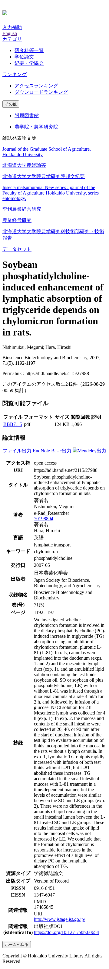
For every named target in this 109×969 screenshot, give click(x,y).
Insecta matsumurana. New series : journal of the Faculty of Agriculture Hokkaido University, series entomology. (50, 193)
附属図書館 (27, 115)
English (9, 33)
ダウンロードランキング (41, 92)
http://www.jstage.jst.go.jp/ (59, 919)
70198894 (43, 518)
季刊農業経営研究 (21, 209)
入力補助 (12, 27)
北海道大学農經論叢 (24, 165)
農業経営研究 (16, 220)
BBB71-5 (12, 424)
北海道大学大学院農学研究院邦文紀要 (43, 176)
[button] (12, 39)
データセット (16, 249)
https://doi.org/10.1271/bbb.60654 (66, 932)
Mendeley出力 (92, 450)
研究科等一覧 (29, 50)
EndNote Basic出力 (52, 450)
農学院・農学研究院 (36, 126)
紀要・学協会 (29, 63)
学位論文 (24, 56)
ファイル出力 (16, 450)
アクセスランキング (36, 85)
